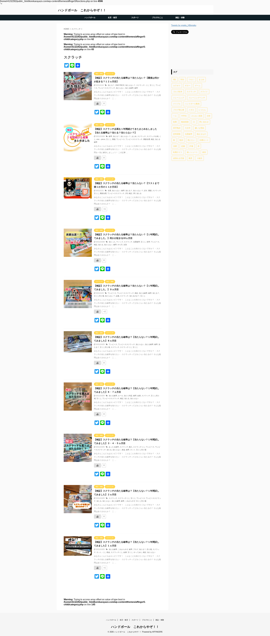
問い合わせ (204, 122)
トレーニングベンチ (197, 98)
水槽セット (204, 140)
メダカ (191, 110)
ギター (187, 86)
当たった (112, 242)
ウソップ (119, 242)
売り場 (149, 549)
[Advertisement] (192, 51)
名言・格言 (112, 17)
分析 (208, 116)
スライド (204, 92)
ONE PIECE (119, 85)
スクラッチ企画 (152, 136)
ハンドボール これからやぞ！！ (82, 10)
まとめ (134, 136)
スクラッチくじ (126, 347)
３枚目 (199, 158)
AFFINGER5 (157, 632)
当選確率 (136, 242)
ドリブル (176, 104)
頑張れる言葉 (178, 158)
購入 (130, 447)
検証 (152, 139)
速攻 (204, 152)
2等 (134, 193)
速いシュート (192, 152)
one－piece (100, 139)
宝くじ (152, 85)
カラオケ (176, 86)
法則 (125, 245)
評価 (191, 146)
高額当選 (146, 139)
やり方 (120, 245)
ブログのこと (157, 17)
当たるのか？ (134, 296)
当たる (138, 193)
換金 (123, 450)
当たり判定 (128, 396)
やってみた (138, 552)
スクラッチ (140, 85)
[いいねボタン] (97, 103)
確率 (136, 88)
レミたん (202, 110)
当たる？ (111, 85)
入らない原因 (196, 116)
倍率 (148, 242)
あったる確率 (114, 447)
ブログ (135, 549)
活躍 (175, 146)
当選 (109, 191)
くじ (147, 85)
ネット (132, 450)
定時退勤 (176, 134)
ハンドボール (90, 17)
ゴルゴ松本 (177, 92)
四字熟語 (176, 128)
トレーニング (178, 98)
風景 (190, 158)
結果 (139, 396)
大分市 (187, 128)
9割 (174, 79)
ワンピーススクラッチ (106, 88)
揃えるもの (201, 134)
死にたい (191, 140)
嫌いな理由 (199, 128)
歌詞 (181, 140)
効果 (175, 122)
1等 (126, 193)
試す (145, 191)
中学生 (184, 116)
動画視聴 (185, 122)
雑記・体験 (180, 17)
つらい (191, 79)
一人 (175, 116)
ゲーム (197, 86)
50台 (182, 79)
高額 (113, 139)
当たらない (120, 88)
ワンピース (120, 139)
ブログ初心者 (178, 110)
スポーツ (135, 17)
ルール (120, 396)
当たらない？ (130, 85)
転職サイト (177, 152)
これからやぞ (130, 501)
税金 (108, 552)
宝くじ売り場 (99, 296)
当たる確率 (129, 88)
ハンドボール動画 (192, 104)
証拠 (117, 296)
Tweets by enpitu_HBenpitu (183, 25)
